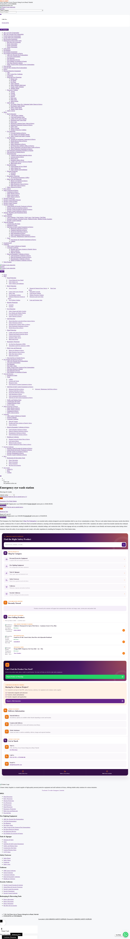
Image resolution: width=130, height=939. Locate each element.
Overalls (13, 95)
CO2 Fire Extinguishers (13, 56)
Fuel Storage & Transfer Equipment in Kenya (23, 239)
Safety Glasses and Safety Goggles (20, 136)
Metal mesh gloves (16, 163)
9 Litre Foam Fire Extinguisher (12, 36)
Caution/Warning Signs (13, 403)
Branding (9, 214)
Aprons (13, 91)
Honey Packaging (12, 45)
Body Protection (11, 114)
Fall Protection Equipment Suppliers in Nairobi (20, 150)
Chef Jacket (7, 48)
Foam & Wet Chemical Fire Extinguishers (15, 67)
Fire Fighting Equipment (10, 52)
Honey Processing (12, 47)
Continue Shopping (10, 937)
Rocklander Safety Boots (18, 106)
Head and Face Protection (14, 77)
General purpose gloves (17, 157)
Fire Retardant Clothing (15, 295)
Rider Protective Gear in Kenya (19, 184)
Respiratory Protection (13, 176)
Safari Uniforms (15, 251)
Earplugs (13, 174)
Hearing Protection (12, 171)
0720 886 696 (21, 757)
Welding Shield (15, 88)
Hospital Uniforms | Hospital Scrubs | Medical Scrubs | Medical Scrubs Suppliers (29, 219)
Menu (2, 271)
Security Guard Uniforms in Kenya (17, 211)
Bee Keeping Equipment (10, 39)
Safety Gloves (11, 110)
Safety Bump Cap (16, 168)
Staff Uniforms (8, 216)
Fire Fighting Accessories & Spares (17, 61)
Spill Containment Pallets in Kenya (20, 235)
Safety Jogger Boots (16, 107)
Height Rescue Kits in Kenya (19, 141)
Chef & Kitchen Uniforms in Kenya (21, 255)
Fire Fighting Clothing (14, 300)
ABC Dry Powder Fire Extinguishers (17, 55)
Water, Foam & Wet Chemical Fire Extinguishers (20, 64)
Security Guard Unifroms (14, 220)
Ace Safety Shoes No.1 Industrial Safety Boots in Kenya (26, 104)
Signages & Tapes (12, 225)
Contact (9, 472)
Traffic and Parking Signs (14, 400)
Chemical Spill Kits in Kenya (19, 230)
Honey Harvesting (12, 44)
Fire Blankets (11, 58)
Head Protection (11, 165)
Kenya (5, 69)
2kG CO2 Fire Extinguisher (11, 32)
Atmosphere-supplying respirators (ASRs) (19, 345)
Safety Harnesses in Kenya (18, 144)
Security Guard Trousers (10, 203)
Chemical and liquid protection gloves (21, 155)
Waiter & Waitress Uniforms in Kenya (21, 260)
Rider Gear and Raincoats (14, 179)
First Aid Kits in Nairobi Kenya (16, 152)
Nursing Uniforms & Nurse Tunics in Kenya (20, 444)
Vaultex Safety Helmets (17, 87)
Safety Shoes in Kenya (13, 196)
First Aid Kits (7, 66)
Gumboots (10, 75)
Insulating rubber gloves (17, 160)
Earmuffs (13, 173)
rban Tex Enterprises (30, 521)
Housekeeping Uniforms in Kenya (20, 259)
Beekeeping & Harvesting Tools (12, 40)
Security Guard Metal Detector (12, 200)
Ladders (13, 241)
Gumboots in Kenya (12, 192)
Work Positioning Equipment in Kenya (21, 149)
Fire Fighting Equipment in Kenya (13, 53)
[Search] (0, 14)
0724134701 (5, 23)
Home (5, 274)
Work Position (7, 262)
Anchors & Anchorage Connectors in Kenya (23, 139)
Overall (13, 93)
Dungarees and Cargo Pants (18, 120)
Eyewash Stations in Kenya (18, 133)
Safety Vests (14, 126)
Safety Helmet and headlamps (19, 169)
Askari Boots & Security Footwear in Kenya (19, 206)
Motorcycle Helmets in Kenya (19, 181)
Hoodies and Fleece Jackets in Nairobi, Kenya (23, 249)
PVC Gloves (7, 188)
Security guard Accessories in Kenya (17, 208)
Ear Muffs (13, 80)
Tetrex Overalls (15, 128)
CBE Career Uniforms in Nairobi (16, 246)
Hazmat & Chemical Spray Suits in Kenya (22, 123)
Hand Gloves (14, 158)
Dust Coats (14, 122)
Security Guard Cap (9, 198)
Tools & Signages (8, 222)
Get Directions (13, 750)
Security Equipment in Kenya (15, 453)
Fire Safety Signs (12, 366)
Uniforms (6, 244)
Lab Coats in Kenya (14, 441)
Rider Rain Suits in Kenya (18, 185)
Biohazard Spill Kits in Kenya (19, 228)
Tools (8, 238)
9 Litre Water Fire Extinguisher (12, 37)
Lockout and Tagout (14, 381)
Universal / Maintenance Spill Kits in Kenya (23, 236)
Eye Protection (11, 131)
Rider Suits (14, 99)
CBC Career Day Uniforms (14, 74)
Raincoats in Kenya (16, 182)
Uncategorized (8, 243)
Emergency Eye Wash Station (8, 501)
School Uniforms (12, 417)
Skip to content (4, 1)
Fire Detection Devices (13, 60)
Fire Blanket (7, 50)
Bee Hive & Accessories (14, 42)
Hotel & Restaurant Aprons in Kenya (21, 257)
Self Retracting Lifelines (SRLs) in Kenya (22, 145)
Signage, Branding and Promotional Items (15, 212)
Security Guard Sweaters (10, 201)
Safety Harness (15, 142)
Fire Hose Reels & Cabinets (15, 63)
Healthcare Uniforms (13, 437)
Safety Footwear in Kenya (11, 190)
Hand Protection (11, 153)
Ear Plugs (13, 82)
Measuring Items (13, 382)
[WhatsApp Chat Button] (125, 934)
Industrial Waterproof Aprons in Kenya (21, 125)
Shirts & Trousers (15, 252)
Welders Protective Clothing (18, 130)
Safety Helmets (15, 83)
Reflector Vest (4, 511)
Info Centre (7, 467)
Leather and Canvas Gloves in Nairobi (21, 161)
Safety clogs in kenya (13, 195)
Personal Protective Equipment (12, 71)
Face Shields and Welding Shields (20, 134)
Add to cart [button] (3, 505)
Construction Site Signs (13, 224)
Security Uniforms (9, 204)
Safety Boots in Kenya (13, 193)
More (5, 456)
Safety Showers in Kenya (14, 187)
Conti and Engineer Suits (18, 117)
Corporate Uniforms (12, 247)
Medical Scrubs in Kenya (15, 442)
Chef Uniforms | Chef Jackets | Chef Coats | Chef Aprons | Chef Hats (26, 217)
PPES (5, 112)
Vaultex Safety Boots (16, 109)
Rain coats (13, 98)
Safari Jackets (14, 101)
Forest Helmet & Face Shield (19, 166)
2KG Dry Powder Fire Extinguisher (14, 34)
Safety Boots (10, 102)
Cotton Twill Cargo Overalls (19, 118)
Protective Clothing (12, 90)
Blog (8, 471)
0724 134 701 (13, 757)
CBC (8, 72)
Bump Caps (14, 79)
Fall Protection (11, 138)
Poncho (13, 96)
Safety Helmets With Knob (18, 85)
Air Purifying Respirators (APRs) (20, 177)
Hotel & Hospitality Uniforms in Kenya (18, 254)
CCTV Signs (10, 404)
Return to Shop (16, 934)
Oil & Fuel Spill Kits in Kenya (19, 231)
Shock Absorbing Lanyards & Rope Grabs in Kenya (25, 147)
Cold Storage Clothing (17, 115)
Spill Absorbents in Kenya (18, 233)
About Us (10, 469)
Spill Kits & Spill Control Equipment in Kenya (20, 227)
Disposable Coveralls (35, 291)
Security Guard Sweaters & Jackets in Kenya (19, 209)
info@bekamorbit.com (16, 764)
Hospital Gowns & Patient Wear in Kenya (19, 439)
